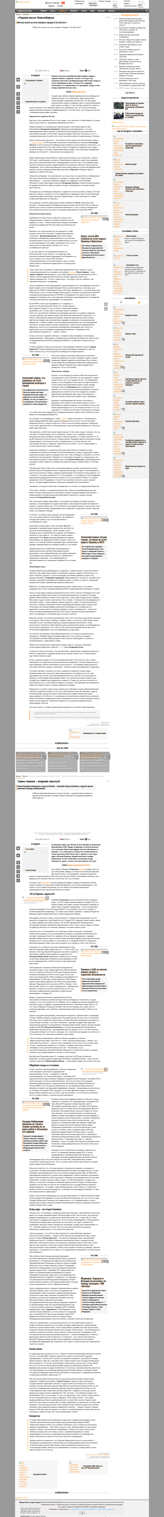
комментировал (37, 142)
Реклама (60, 6)
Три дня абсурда (31, 870)
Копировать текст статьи (18, 112)
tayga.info (63, 418)
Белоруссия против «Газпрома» (36, 101)
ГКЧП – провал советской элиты (141, 8)
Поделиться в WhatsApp (18, 98)
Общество (74, 10)
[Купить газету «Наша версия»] (46, 3)
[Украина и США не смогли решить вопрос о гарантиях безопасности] (94, 958)
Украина (43, 10)
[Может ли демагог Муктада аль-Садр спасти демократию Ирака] (119, 243)
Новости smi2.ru (22, 1498)
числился (72, 272)
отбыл (81, 869)
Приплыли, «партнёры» (93, 4)
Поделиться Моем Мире (18, 87)
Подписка (51, 6)
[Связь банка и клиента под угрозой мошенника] (119, 164)
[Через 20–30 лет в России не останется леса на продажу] (119, 334)
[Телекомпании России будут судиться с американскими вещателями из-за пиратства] (119, 146)
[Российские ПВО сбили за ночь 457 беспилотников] (75, 1467)
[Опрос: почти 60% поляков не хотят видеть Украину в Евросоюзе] (94, 225)
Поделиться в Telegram (18, 107)
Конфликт (62, 10)
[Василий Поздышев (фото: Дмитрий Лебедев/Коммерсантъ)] (94, 1070)
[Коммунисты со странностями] (75, 733)
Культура (101, 10)
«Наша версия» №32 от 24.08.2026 (99, 1454)
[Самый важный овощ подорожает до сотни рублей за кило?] (119, 421)
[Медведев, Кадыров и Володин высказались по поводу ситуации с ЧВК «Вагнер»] (94, 1267)
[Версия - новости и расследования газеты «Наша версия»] (30, 5)
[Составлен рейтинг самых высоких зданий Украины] (119, 403)
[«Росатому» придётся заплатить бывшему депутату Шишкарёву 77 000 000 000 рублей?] (119, 467)
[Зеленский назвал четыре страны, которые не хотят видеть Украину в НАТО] (94, 526)
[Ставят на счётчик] (119, 257)
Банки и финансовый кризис (78, 865)
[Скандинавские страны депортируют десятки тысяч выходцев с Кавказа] (119, 315)
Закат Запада (115, 6)
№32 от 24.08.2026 (53, 3)
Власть (52, 10)
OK (82, 1513)
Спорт (92, 10)
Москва (111, 10)
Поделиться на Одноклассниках (18, 94)
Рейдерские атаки (78, 91)
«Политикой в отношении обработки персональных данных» (92, 1509)
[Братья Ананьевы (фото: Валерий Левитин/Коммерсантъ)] (35, 898)
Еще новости (130, 93)
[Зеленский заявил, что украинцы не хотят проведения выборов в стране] (35, 367)
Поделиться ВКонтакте (18, 79)
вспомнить (46, 883)
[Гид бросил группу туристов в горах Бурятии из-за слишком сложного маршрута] (119, 381)
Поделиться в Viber (18, 103)
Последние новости (130, 15)
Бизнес (83, 10)
